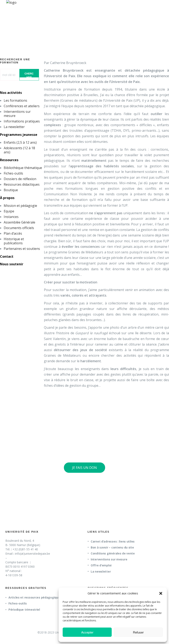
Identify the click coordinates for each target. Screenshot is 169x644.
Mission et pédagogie (20, 205)
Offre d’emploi (101, 565)
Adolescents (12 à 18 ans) (19, 150)
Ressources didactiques (22, 184)
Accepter (87, 632)
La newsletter (14, 127)
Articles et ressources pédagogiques (35, 597)
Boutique (11, 190)
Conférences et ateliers (22, 106)
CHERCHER (29, 74)
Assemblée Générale (19, 222)
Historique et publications (14, 241)
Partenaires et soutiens (22, 248)
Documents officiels (19, 228)
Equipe (9, 211)
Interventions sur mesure (17, 113)
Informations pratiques (22, 121)
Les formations (15, 100)
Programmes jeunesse (18, 134)
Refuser (138, 632)
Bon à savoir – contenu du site (112, 547)
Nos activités (11, 92)
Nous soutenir (11, 264)
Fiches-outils (13, 173)
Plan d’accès (13, 233)
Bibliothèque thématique (23, 167)
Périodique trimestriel (24, 609)
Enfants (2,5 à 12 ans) (20, 142)
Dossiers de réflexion (20, 179)
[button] (161, 593)
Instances (11, 216)
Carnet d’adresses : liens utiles (113, 541)
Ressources (9, 160)
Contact (6, 256)
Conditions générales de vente (113, 553)
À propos (7, 198)
